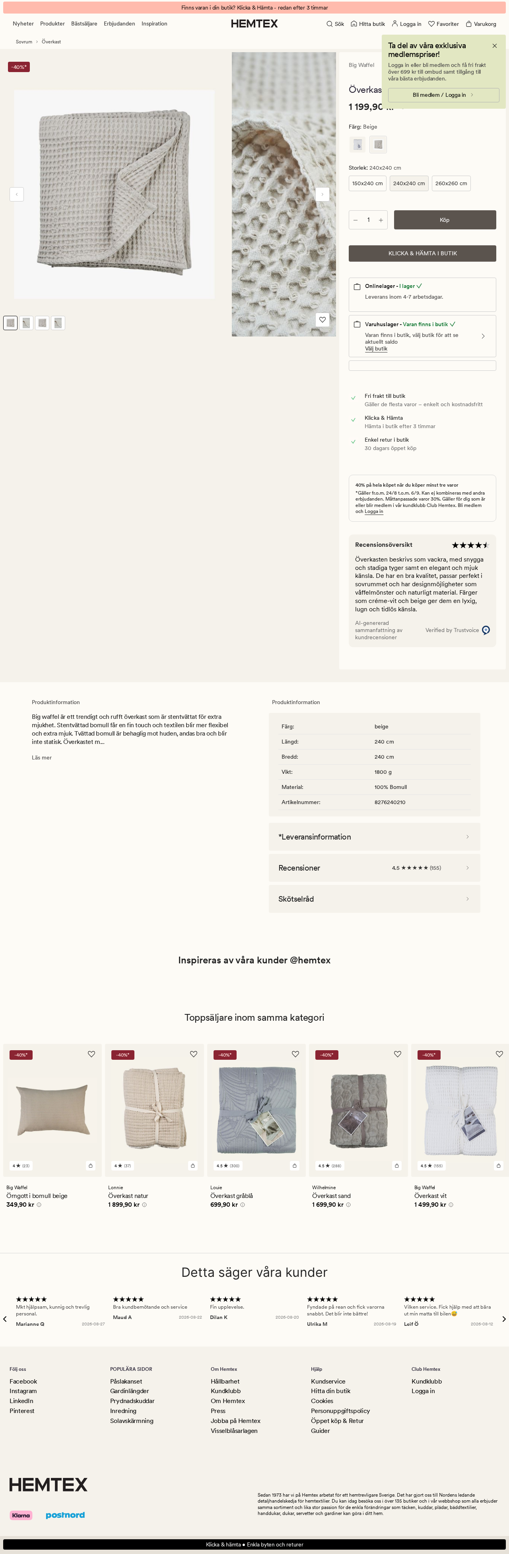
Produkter (52, 23)
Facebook (23, 1381)
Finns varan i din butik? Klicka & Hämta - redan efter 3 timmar (254, 7)
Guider (320, 1431)
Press (218, 1411)
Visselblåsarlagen (234, 1431)
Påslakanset (126, 1381)
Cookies (322, 1401)
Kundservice (328, 1381)
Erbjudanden (119, 23)
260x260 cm (451, 183)
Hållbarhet (225, 1381)
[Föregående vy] (17, 194)
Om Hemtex (228, 1401)
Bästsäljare (84, 23)
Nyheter (23, 23)
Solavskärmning (131, 1421)
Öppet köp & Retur (337, 1421)
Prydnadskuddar (132, 1401)
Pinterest (22, 1411)
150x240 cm (367, 183)
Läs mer (42, 757)
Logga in (374, 511)
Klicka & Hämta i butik (423, 253)
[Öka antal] (381, 220)
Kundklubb (226, 1391)
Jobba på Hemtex (235, 1421)
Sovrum (24, 42)
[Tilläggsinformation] (37, 1206)
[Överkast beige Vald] (378, 145)
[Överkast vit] (357, 145)
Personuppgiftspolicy (340, 1411)
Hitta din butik (330, 1391)
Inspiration (154, 23)
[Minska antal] (355, 220)
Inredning (123, 1411)
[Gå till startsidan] (254, 23)
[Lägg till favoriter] (322, 320)
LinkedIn (21, 1401)
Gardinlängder (129, 1391)
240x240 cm (409, 183)
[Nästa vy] (322, 194)
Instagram (23, 1391)
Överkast (51, 42)
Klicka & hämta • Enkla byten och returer (254, 1544)
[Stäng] (494, 46)
